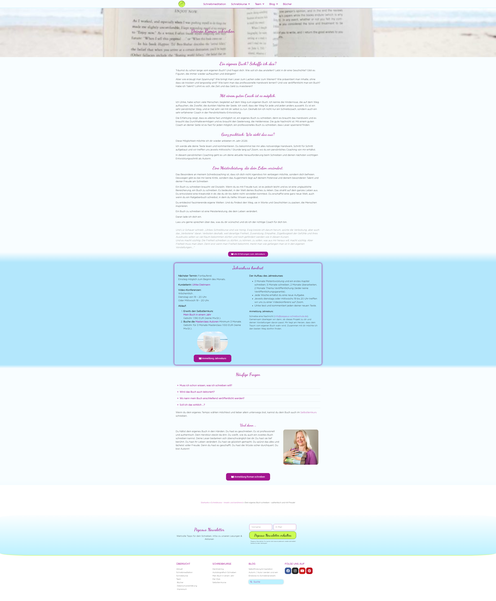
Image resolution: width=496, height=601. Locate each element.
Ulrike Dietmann (201, 284)
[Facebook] (288, 571)
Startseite (205, 502)
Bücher (287, 4)
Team (258, 4)
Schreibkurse (239, 4)
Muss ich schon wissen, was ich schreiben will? (206, 385)
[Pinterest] (309, 571)
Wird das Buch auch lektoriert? (197, 392)
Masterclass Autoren (207, 321)
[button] (248, 385)
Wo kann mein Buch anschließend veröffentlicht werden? (212, 398)
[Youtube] (302, 571)
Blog (272, 4)
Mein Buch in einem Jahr (197, 314)
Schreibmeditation (214, 4)
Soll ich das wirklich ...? (192, 404)
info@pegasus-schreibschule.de (291, 316)
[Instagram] (295, 571)
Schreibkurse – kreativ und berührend (227, 502)
